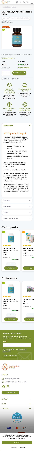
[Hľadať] (17, 2)
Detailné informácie (7, 58)
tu (25, 438)
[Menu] (32, 2)
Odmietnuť (22, 447)
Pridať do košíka (17, 73)
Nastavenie (14, 447)
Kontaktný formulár (10, 392)
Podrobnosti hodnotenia (23, 18)
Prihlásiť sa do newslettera (10, 355)
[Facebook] (3, 386)
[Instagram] (7, 386)
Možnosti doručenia (24, 67)
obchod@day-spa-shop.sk (12, 378)
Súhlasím (18, 442)
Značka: (7, 22)
